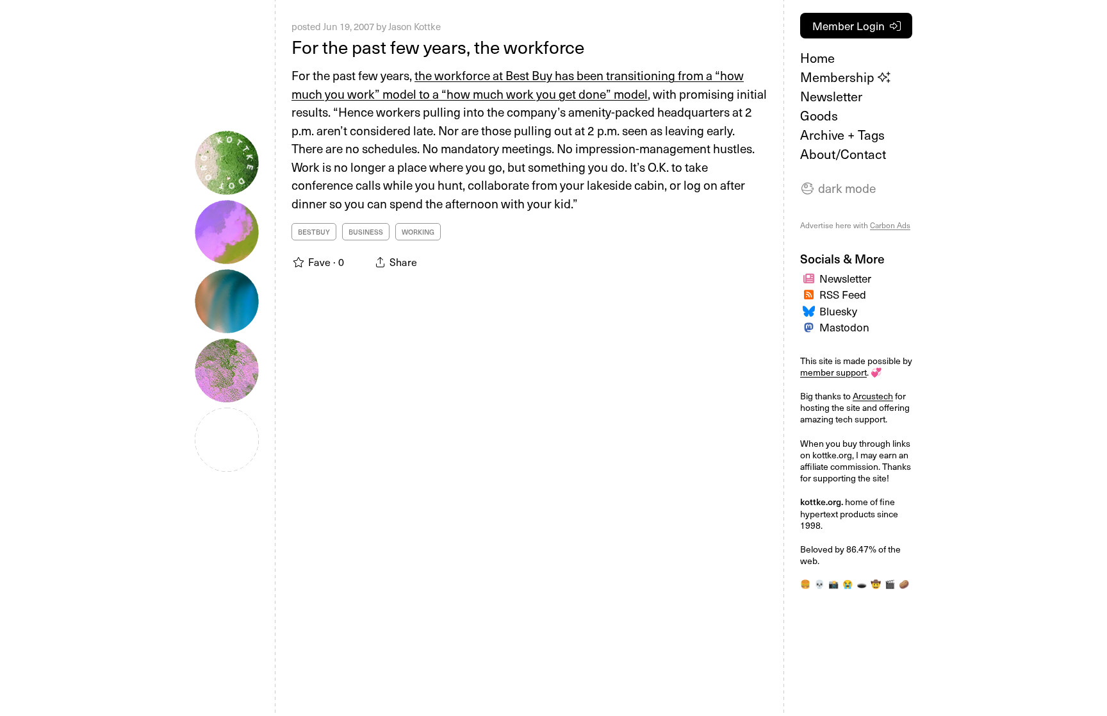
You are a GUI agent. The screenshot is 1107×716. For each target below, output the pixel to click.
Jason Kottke (414, 26)
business (365, 231)
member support (833, 372)
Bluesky (838, 311)
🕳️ (862, 584)
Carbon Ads (890, 225)
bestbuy (314, 231)
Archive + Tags (842, 134)
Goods (819, 115)
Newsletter (831, 96)
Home (817, 57)
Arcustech (873, 396)
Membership (839, 77)
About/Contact (843, 153)
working (418, 231)
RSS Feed (842, 294)
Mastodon (844, 327)
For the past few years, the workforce (437, 46)
